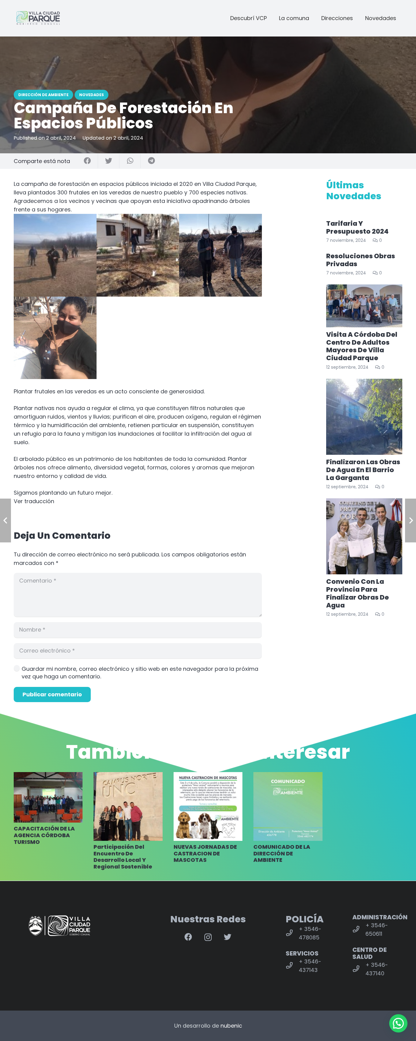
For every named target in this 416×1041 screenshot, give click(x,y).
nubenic (231, 1025)
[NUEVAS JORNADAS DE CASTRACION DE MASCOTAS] (208, 806)
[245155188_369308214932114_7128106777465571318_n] (220, 255)
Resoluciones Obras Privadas (360, 260)
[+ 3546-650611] (358, 929)
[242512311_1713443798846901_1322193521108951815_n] (55, 338)
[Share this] (87, 161)
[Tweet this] (108, 161)
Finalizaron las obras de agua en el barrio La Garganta (363, 469)
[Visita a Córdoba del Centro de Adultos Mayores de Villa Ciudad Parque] (364, 305)
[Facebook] (188, 937)
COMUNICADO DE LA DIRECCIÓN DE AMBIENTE (281, 853)
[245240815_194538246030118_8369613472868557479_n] (55, 255)
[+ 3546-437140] (358, 969)
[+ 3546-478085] (292, 933)
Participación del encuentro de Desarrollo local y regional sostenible (122, 856)
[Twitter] (227, 937)
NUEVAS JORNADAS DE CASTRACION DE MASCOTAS (205, 853)
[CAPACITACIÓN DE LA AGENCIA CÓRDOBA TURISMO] (48, 797)
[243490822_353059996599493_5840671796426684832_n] (138, 255)
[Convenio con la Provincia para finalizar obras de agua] (364, 536)
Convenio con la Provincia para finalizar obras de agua (357, 593)
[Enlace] (38, 18)
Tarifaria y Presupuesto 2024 (357, 227)
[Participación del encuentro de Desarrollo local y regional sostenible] (127, 806)
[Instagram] (208, 937)
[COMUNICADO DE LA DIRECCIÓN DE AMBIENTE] (287, 806)
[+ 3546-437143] (292, 966)
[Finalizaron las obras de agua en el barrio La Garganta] (364, 417)
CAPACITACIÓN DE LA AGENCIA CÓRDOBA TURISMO (44, 835)
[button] (138, 501)
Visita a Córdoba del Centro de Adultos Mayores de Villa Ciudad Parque (361, 346)
